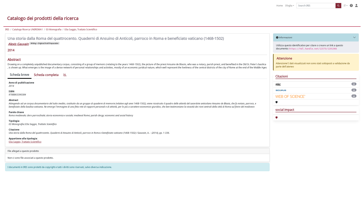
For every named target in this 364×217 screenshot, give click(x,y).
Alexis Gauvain (18, 44)
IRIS (7, 29)
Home (279, 5)
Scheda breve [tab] (19, 75)
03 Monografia (53, 29)
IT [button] (345, 5)
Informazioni (285, 37)
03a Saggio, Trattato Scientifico (80, 29)
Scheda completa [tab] (46, 75)
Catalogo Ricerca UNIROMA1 (27, 29)
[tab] (65, 74)
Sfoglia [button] (288, 5)
